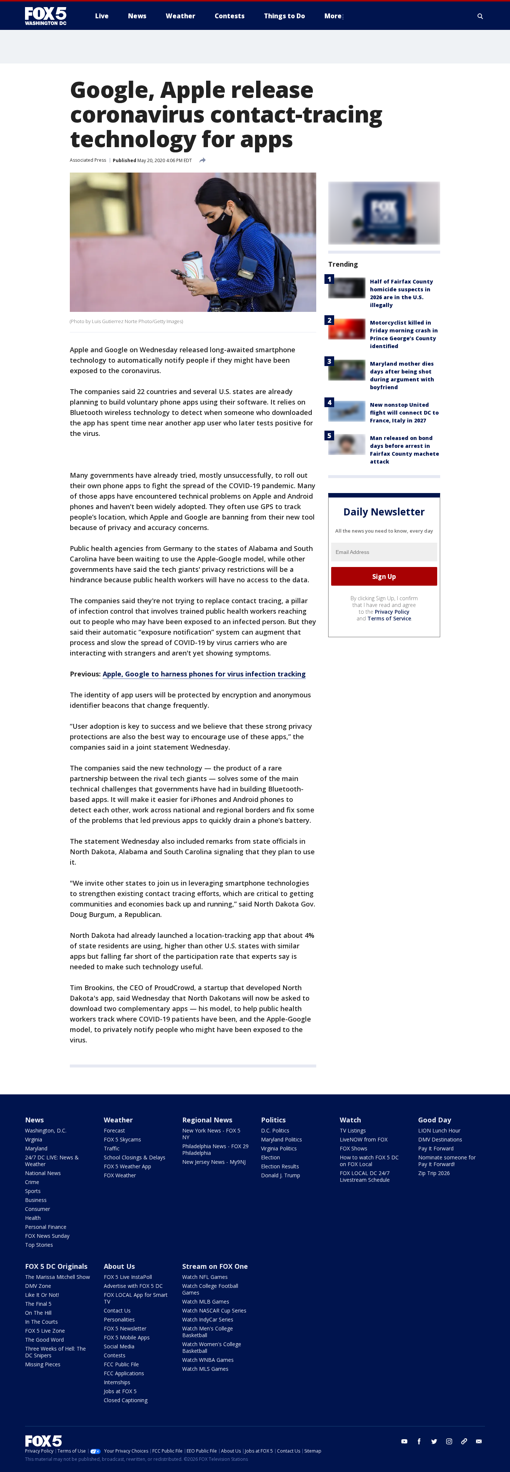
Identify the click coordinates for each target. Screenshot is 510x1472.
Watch (350, 1119)
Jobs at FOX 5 (120, 1391)
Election (270, 1157)
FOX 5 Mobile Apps (127, 1337)
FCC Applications (124, 1373)
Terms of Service (389, 618)
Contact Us (117, 1310)
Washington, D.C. (45, 1130)
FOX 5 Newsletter (125, 1328)
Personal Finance (45, 1226)
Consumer (37, 1208)
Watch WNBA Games (208, 1359)
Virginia (33, 1139)
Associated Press (88, 160)
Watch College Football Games (210, 1289)
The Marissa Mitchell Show (57, 1276)
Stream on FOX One (215, 1266)
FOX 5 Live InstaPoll (128, 1276)
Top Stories (39, 1244)
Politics (273, 1119)
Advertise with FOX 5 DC (133, 1285)
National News (43, 1173)
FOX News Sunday (47, 1235)
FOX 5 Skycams (122, 1139)
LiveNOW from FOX (364, 1139)
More (333, 16)
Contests (114, 1355)
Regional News (207, 1119)
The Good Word (44, 1339)
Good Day (434, 1119)
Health (33, 1217)
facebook (419, 1441)
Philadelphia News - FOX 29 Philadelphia (215, 1149)
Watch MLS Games (205, 1368)
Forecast (114, 1130)
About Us (119, 1266)
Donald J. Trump (280, 1175)
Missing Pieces (42, 1364)
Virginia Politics (279, 1148)
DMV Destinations (440, 1139)
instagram (449, 1441)
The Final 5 (38, 1303)
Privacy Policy (392, 611)
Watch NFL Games (205, 1276)
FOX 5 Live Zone (45, 1330)
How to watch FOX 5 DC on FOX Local (369, 1161)
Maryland (36, 1148)
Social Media (119, 1346)
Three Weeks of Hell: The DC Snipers (55, 1352)
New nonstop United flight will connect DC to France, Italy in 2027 (404, 412)
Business (36, 1199)
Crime (32, 1182)
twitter (434, 1441)
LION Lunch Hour (439, 1130)
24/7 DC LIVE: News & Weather (52, 1161)
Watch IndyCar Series (207, 1319)
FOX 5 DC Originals (56, 1266)
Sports (33, 1190)
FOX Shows (353, 1148)
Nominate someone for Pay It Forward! (447, 1161)
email (479, 1441)
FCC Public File (121, 1364)
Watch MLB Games (205, 1301)
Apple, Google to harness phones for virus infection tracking (204, 673)
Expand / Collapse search (480, 16)
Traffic (111, 1148)
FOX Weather (120, 1175)
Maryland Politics (281, 1139)
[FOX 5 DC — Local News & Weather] (49, 16)
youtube (404, 1441)
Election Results (280, 1166)
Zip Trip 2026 (434, 1173)
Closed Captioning (125, 1400)
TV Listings (353, 1130)
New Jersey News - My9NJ (214, 1161)
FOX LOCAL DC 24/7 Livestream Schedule (365, 1176)
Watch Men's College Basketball (207, 1332)
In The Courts (41, 1321)
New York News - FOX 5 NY (211, 1134)
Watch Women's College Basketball (211, 1347)
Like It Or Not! (42, 1294)
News (34, 1119)
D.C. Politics (275, 1130)
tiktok (464, 1441)
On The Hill (38, 1312)
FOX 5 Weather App (127, 1166)
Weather (118, 1119)
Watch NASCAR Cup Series (214, 1310)
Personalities (119, 1319)
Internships (117, 1382)
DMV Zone (38, 1285)
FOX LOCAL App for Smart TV (136, 1298)
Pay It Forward (436, 1148)
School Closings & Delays (134, 1157)
